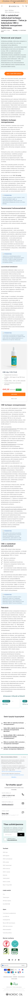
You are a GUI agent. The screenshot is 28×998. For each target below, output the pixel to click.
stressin (23, 659)
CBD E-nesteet (6, 872)
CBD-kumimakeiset (7, 858)
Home (6, 10)
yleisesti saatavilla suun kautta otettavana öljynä (13, 509)
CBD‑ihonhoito (6, 868)
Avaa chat (5, 813)
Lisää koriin (14, 394)
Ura (4, 894)
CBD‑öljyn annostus (8, 926)
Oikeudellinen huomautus (7, 976)
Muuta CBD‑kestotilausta (9, 923)
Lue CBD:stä (6, 916)
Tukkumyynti (6, 897)
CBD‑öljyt (5, 852)
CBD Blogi (11, 10)
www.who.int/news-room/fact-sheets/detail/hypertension (13, 774)
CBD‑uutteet (6, 862)
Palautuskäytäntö (7, 929)
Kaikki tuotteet (6, 881)
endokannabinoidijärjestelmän (9, 429)
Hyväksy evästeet (14, 978)
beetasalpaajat (21, 215)
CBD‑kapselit (6, 855)
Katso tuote (14, 398)
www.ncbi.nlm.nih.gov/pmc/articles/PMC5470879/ (11, 771)
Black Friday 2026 (7, 885)
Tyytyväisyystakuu (7, 932)
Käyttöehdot (15, 976)
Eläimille (5, 875)
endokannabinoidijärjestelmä (8, 444)
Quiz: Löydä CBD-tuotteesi (14, 73)
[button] (1, 6)
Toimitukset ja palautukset (9, 913)
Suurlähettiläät (6, 904)
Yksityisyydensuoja (21, 976)
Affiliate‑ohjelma (7, 900)
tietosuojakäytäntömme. (12, 840)
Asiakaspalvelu (6, 919)
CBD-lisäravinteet (7, 865)
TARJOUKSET (6, 878)
